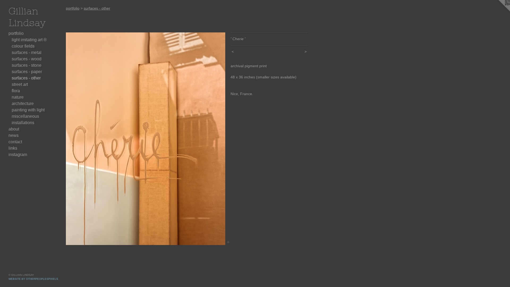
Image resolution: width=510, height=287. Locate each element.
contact (15, 142)
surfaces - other (26, 78)
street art (20, 84)
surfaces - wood (26, 59)
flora (16, 90)
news (13, 135)
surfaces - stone (26, 65)
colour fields (23, 46)
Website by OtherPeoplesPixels (33, 278)
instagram (17, 154)
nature (18, 97)
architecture (23, 103)
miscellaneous (25, 116)
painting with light (28, 110)
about (13, 129)
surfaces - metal (26, 52)
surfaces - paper (27, 71)
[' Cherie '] (145, 138)
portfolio (16, 33)
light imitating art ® (29, 39)
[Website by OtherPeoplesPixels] (499, 10)
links (12, 148)
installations (23, 122)
